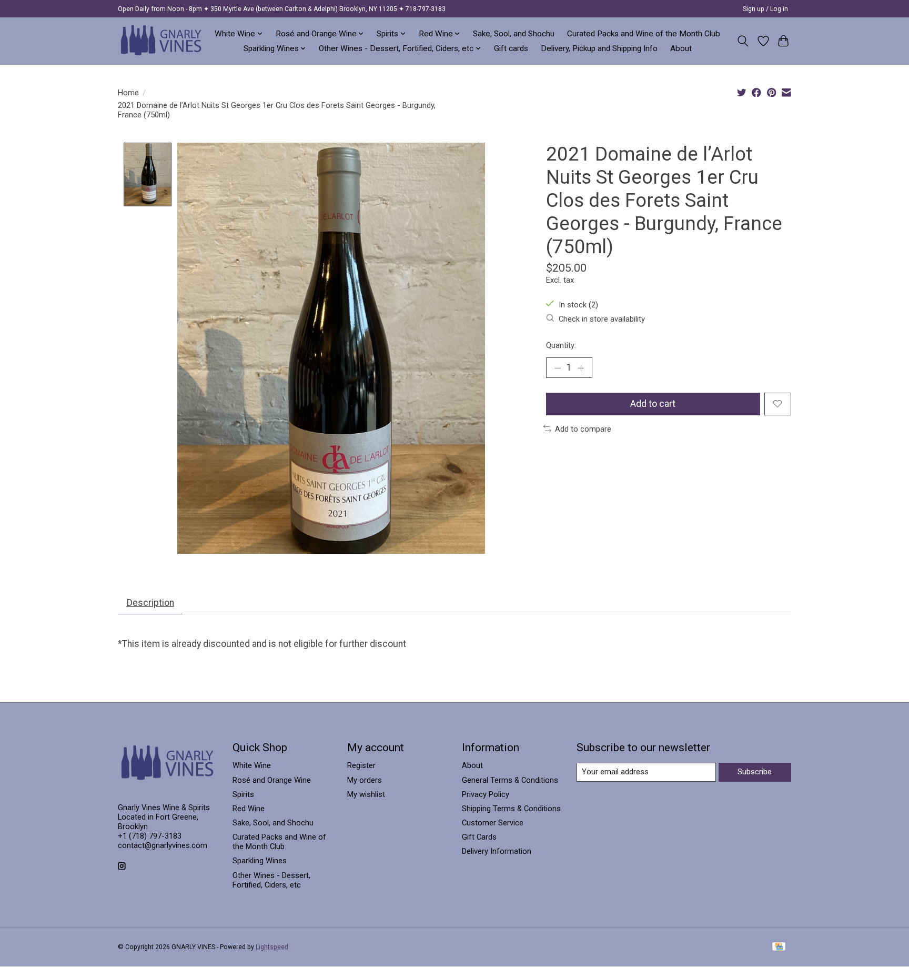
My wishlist (366, 794)
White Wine (252, 765)
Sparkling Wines (260, 860)
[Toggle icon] (743, 41)
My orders (364, 780)
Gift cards (511, 48)
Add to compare (583, 429)
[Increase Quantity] (580, 368)
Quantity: (561, 345)
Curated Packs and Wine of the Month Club (643, 33)
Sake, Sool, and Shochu (513, 33)
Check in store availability (602, 319)
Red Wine (249, 808)
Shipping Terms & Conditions (511, 808)
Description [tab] (150, 602)
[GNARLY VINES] (161, 41)
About (681, 48)
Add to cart (652, 403)
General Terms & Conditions (510, 780)
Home (128, 92)
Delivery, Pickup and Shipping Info (599, 48)
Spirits (243, 794)
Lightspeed (272, 947)
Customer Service (492, 823)
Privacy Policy (485, 794)
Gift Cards (479, 837)
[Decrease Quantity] (557, 368)
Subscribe (755, 771)
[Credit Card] (778, 947)
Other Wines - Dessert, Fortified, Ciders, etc (271, 880)
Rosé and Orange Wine (272, 780)
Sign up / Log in (765, 9)
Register (361, 765)
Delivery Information (496, 851)
